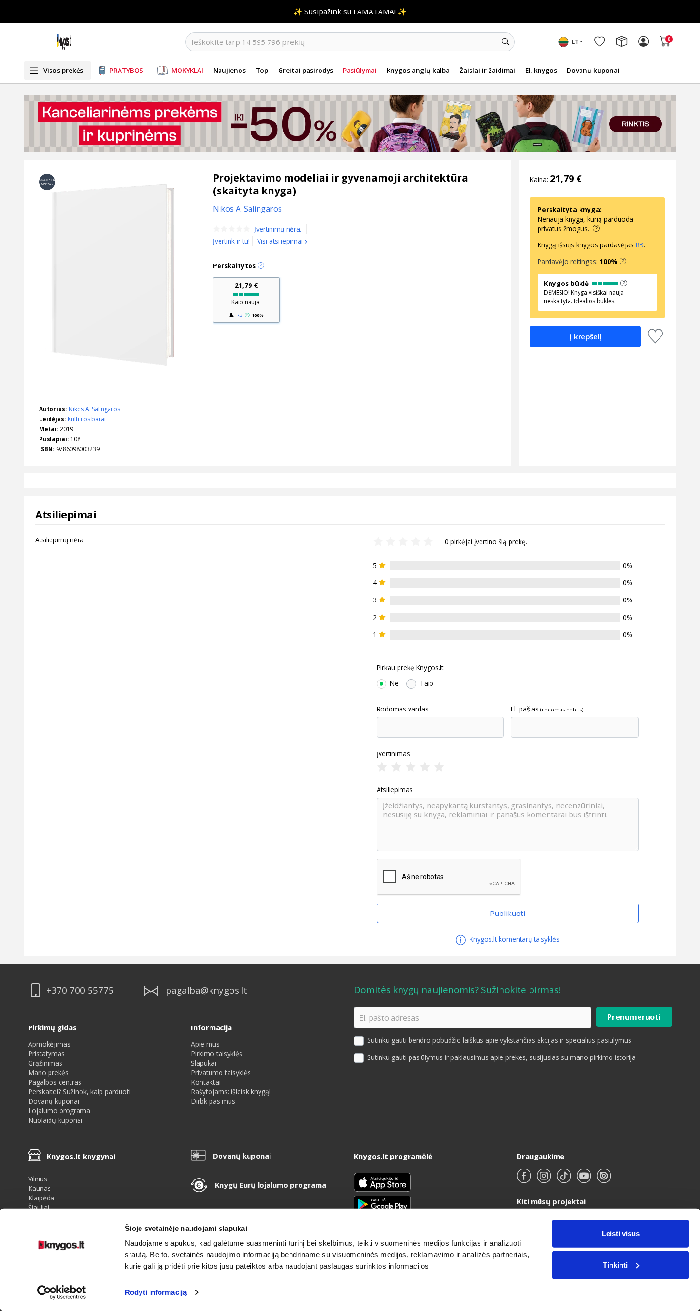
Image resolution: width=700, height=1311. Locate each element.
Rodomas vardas (403, 709)
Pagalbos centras (54, 1082)
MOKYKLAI (187, 70)
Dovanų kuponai (593, 70)
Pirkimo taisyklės (216, 1053)
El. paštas (525, 709)
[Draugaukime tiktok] (565, 1179)
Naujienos (229, 70)
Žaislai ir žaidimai (487, 70)
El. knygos (541, 70)
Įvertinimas (393, 754)
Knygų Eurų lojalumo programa (270, 1184)
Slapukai (203, 1062)
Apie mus (205, 1043)
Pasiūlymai (360, 70)
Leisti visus (621, 1234)
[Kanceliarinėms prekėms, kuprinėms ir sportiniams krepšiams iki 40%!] (350, 123)
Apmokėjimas (49, 1043)
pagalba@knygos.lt (206, 990)
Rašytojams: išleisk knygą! (230, 1091)
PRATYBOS (126, 70)
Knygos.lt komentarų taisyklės (514, 939)
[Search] (505, 42)
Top (262, 70)
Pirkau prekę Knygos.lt (410, 667)
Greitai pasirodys (305, 70)
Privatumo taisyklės (221, 1072)
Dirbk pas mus (213, 1101)
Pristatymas (46, 1053)
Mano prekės (48, 1072)
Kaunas (39, 1188)
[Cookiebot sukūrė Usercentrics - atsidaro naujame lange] (61, 1292)
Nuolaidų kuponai (55, 1120)
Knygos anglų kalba (418, 70)
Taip (426, 683)
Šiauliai (38, 1207)
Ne (394, 683)
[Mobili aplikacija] (382, 1203)
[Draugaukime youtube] (585, 1179)
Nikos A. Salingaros (94, 409)
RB (239, 315)
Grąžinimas (45, 1062)
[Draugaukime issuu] (604, 1179)
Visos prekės (63, 70)
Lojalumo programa (59, 1110)
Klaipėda (41, 1197)
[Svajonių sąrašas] (599, 41)
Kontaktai (205, 1082)
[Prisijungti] (643, 41)
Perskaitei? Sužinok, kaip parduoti (79, 1091)
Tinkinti (615, 1264)
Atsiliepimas (395, 789)
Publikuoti (507, 913)
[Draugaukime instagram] (545, 1179)
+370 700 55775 (80, 990)
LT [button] (575, 42)
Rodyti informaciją (156, 1292)
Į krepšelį (585, 336)
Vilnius (37, 1178)
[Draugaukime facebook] (525, 1179)
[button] (623, 261)
